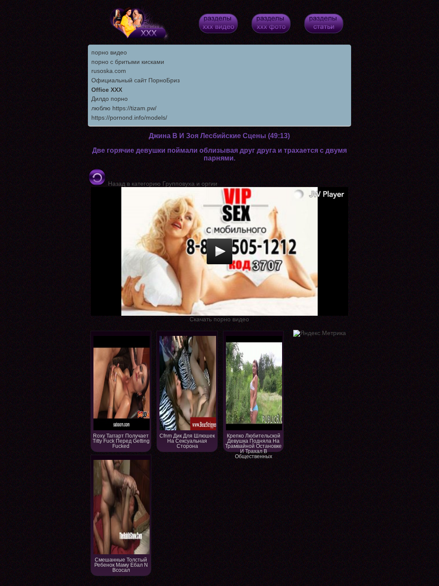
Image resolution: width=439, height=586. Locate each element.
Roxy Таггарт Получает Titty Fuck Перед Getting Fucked (121, 441)
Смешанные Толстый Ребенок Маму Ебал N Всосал (121, 565)
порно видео (109, 52)
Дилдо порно (109, 98)
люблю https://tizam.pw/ (123, 108)
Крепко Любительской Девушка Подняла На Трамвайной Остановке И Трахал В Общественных (253, 442)
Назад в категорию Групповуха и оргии (161, 183)
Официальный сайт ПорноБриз (135, 80)
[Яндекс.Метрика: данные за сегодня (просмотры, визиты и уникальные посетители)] (319, 333)
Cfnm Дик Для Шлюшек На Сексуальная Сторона (187, 441)
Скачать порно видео (219, 319)
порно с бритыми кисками (127, 61)
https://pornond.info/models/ (129, 117)
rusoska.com (108, 70)
